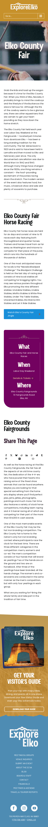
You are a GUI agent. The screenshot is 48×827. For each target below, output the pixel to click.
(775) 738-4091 (18, 819)
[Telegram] (36, 455)
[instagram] (24, 808)
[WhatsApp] (32, 455)
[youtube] (34, 808)
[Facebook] (6, 455)
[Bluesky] (16, 455)
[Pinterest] (6, 459)
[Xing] (19, 459)
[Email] (33, 459)
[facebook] (13, 808)
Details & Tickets (22, 378)
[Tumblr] (42, 455)
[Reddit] (21, 455)
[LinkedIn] (26, 455)
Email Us (31, 819)
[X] (11, 455)
